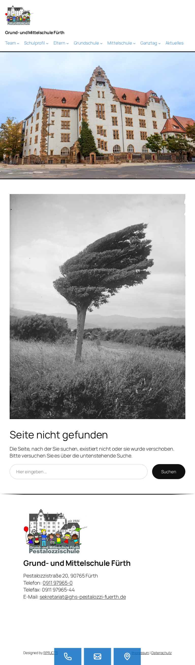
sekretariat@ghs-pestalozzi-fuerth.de (83, 596)
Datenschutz (161, 652)
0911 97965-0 (58, 582)
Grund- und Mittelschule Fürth (34, 32)
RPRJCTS (50, 652)
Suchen (168, 472)
